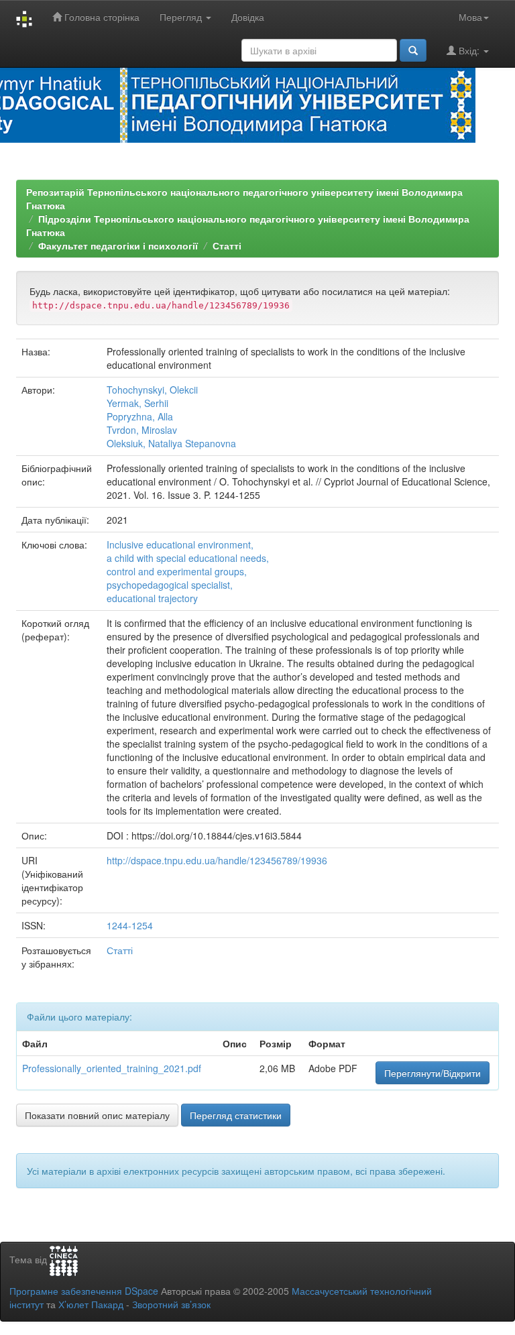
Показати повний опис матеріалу (97, 1115)
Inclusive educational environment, (180, 544)
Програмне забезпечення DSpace (83, 1290)
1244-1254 (130, 925)
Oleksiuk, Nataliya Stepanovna (171, 443)
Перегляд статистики (236, 1115)
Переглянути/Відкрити (432, 1073)
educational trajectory (152, 598)
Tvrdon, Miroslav (142, 430)
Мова (470, 16)
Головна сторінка (100, 16)
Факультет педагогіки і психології (118, 245)
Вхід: (469, 50)
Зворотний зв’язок (171, 1304)
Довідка (247, 16)
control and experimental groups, (177, 571)
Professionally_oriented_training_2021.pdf (111, 1068)
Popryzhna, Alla (140, 416)
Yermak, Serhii (137, 403)
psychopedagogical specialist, (170, 584)
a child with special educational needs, (188, 558)
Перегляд (182, 16)
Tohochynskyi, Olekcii (152, 389)
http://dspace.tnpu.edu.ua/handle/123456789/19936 (217, 860)
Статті (227, 245)
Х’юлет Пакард (90, 1304)
